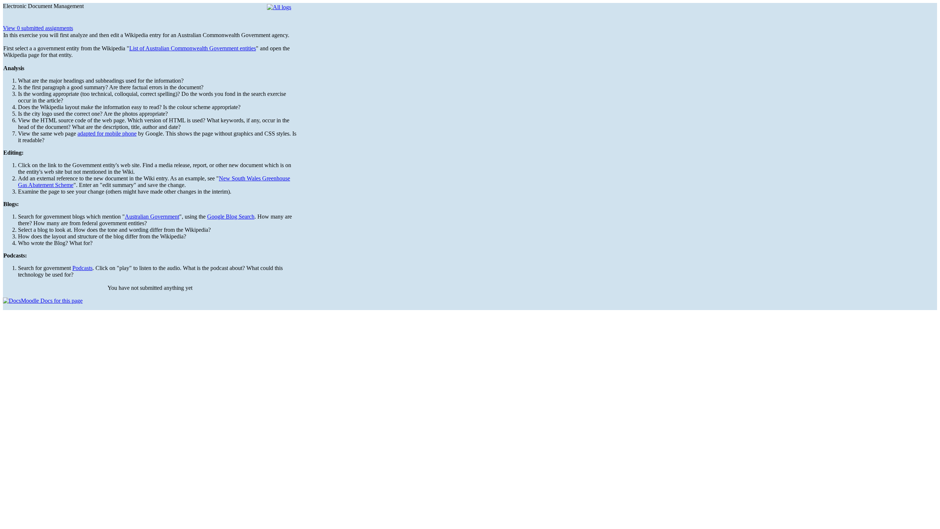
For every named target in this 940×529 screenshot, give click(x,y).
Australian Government (152, 216)
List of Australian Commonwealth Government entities (192, 48)
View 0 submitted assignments (38, 28)
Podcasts (82, 268)
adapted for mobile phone (107, 133)
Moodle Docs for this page (52, 301)
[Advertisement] (352, 49)
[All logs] (279, 7)
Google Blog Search (230, 216)
